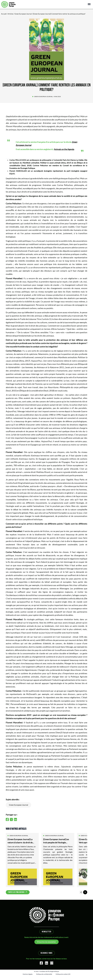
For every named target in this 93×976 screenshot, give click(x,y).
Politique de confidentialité (44, 974)
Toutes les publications (16, 892)
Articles (10, 14)
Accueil (3, 14)
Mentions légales (28, 974)
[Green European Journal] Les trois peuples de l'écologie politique (56, 841)
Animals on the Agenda (64, 149)
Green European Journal (23, 14)
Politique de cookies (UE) (63, 974)
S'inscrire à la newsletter (46, 942)
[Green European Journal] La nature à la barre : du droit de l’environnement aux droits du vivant (21, 841)
